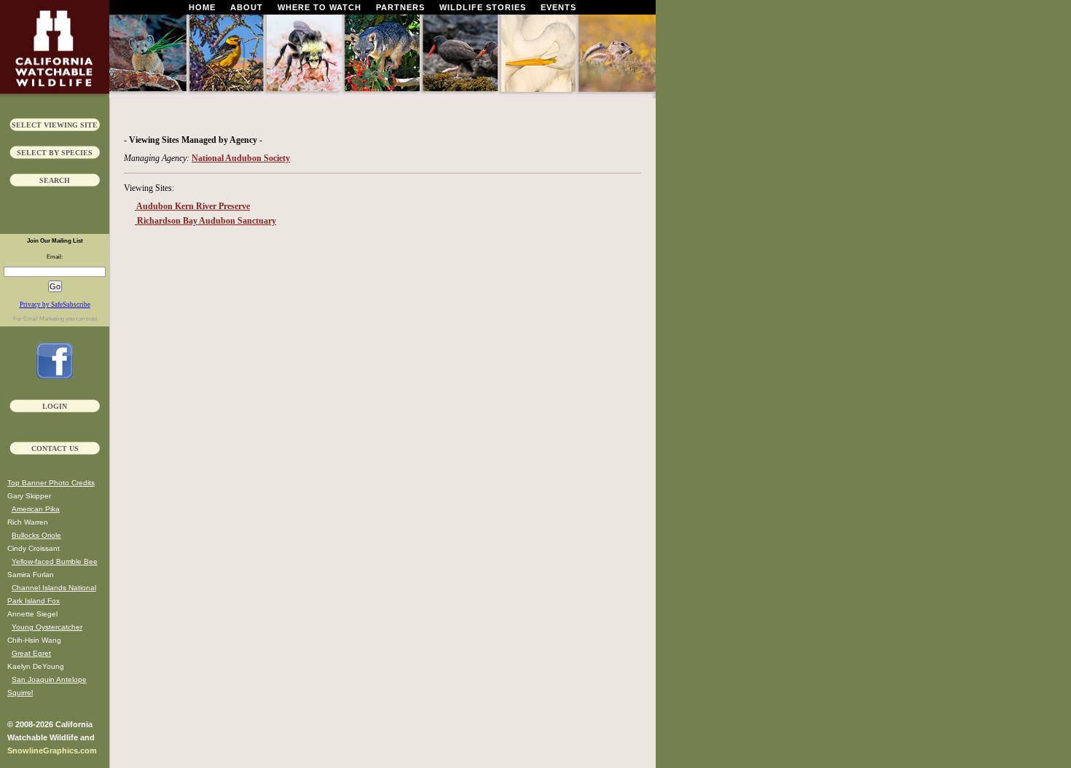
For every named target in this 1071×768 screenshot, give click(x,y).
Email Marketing (43, 319)
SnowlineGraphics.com (52, 750)
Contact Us (55, 448)
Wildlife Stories (482, 7)
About (246, 7)
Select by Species (55, 153)
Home (202, 7)
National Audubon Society (241, 158)
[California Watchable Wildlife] (54, 376)
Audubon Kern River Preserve (192, 206)
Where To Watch (319, 7)
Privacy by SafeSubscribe (55, 304)
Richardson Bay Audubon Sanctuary (205, 221)
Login (54, 406)
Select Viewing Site (55, 125)
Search (54, 180)
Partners (400, 7)
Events (558, 7)
